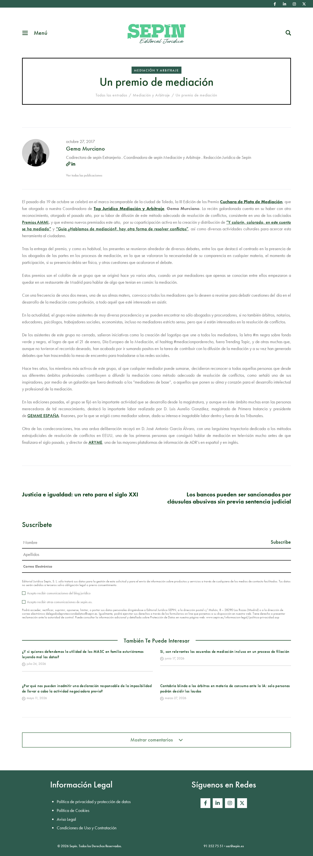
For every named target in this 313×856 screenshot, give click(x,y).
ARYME (95, 442)
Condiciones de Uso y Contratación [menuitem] (86, 828)
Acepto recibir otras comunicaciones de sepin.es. (59, 602)
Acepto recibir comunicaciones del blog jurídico (58, 593)
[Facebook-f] (275, 4)
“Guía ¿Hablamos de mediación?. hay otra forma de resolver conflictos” (122, 229)
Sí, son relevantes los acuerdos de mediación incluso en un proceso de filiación (225, 651)
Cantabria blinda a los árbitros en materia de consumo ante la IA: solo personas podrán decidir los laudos (225, 688)
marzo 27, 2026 (175, 698)
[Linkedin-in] (284, 4)
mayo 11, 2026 (37, 698)
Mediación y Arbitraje (156, 70)
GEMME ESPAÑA (43, 415)
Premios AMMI (35, 222)
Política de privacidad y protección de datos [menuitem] (94, 801)
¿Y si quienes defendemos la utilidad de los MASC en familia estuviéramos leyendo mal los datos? (83, 654)
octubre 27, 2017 (80, 141)
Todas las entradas (111, 95)
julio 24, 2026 (36, 663)
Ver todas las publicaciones (84, 175)
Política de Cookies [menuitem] (73, 810)
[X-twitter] (304, 4)
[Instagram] (294, 4)
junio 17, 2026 (174, 658)
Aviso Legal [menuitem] (66, 819)
